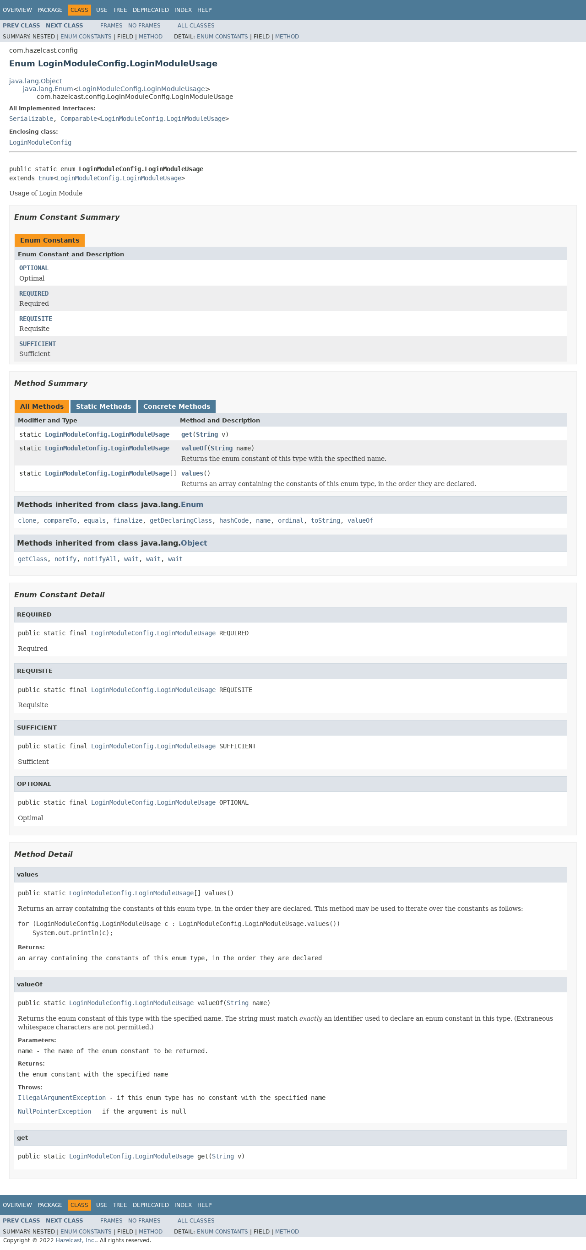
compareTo (59, 520)
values (192, 473)
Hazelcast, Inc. (76, 1240)
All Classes (196, 25)
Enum (45, 178)
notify (65, 559)
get (186, 434)
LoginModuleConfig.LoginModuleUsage (142, 88)
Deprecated (151, 10)
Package (50, 10)
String (207, 434)
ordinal (291, 520)
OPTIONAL (34, 267)
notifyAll (100, 559)
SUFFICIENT (37, 343)
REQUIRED (34, 293)
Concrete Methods (176, 406)
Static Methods (103, 406)
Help (204, 10)
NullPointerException (54, 1111)
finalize (127, 520)
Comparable (78, 118)
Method (151, 36)
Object (194, 543)
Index (183, 10)
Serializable (31, 118)
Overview (17, 10)
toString (325, 520)
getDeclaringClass (181, 520)
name (263, 520)
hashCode (234, 520)
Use (102, 10)
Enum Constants (86, 36)
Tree (120, 10)
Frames (111, 25)
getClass (32, 559)
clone (27, 520)
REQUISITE (35, 318)
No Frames (144, 25)
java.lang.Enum (48, 88)
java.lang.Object (35, 81)
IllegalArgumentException (62, 1097)
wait (131, 559)
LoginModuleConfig (40, 142)
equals (95, 520)
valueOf (194, 448)
